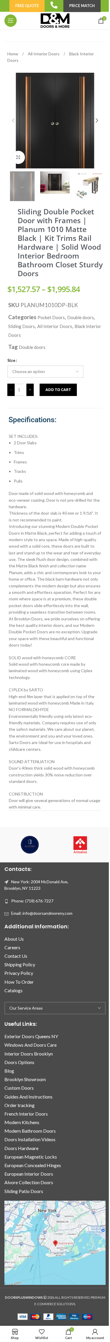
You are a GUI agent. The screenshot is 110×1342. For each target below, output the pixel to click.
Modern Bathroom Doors (30, 1131)
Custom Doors (19, 1088)
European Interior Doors (28, 1174)
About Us (14, 939)
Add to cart (58, 389)
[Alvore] (29, 844)
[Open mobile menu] (10, 20)
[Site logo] (55, 20)
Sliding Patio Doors (23, 1191)
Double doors (80, 317)
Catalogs (13, 990)
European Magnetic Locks (30, 1156)
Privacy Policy (18, 973)
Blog (9, 1070)
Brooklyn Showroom (25, 1079)
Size (11, 360)
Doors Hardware (21, 1148)
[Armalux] (80, 844)
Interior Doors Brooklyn (28, 1053)
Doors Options (19, 1062)
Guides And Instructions (28, 1096)
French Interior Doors (26, 1113)
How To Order (19, 982)
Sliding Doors (21, 326)
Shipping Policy (19, 964)
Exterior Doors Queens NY (31, 1036)
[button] (13, 120)
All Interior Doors (44, 53)
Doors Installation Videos (29, 1139)
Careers (12, 947)
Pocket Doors (51, 317)
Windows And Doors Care (30, 1045)
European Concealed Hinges (32, 1165)
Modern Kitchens (21, 1122)
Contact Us (15, 956)
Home (13, 53)
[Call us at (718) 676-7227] (53, 5)
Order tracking (19, 1105)
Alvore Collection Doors (28, 1182)
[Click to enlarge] (18, 157)
